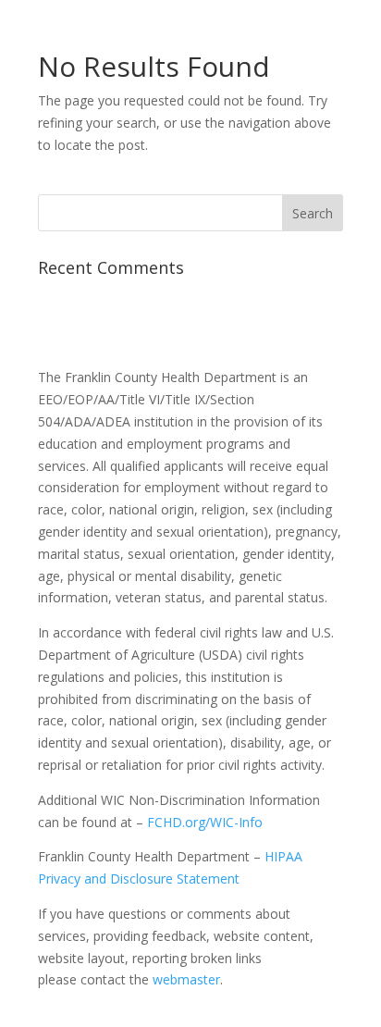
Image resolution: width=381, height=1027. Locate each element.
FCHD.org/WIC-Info (205, 822)
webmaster (186, 979)
